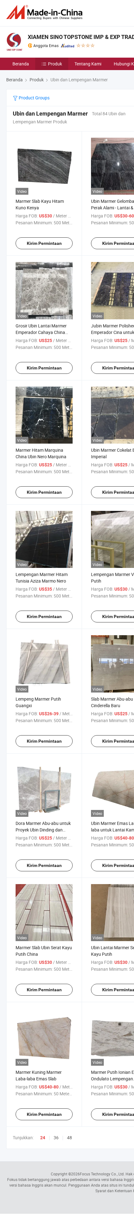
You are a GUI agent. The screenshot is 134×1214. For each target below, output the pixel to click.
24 (42, 1137)
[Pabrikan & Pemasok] (45, 12)
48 (69, 1137)
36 (56, 1137)
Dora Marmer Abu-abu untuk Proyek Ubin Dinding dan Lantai (43, 829)
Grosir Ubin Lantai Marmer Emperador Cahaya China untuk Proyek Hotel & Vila (41, 332)
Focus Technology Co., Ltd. (102, 1173)
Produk (55, 64)
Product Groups (34, 98)
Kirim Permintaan (44, 243)
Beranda (20, 64)
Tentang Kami (87, 64)
